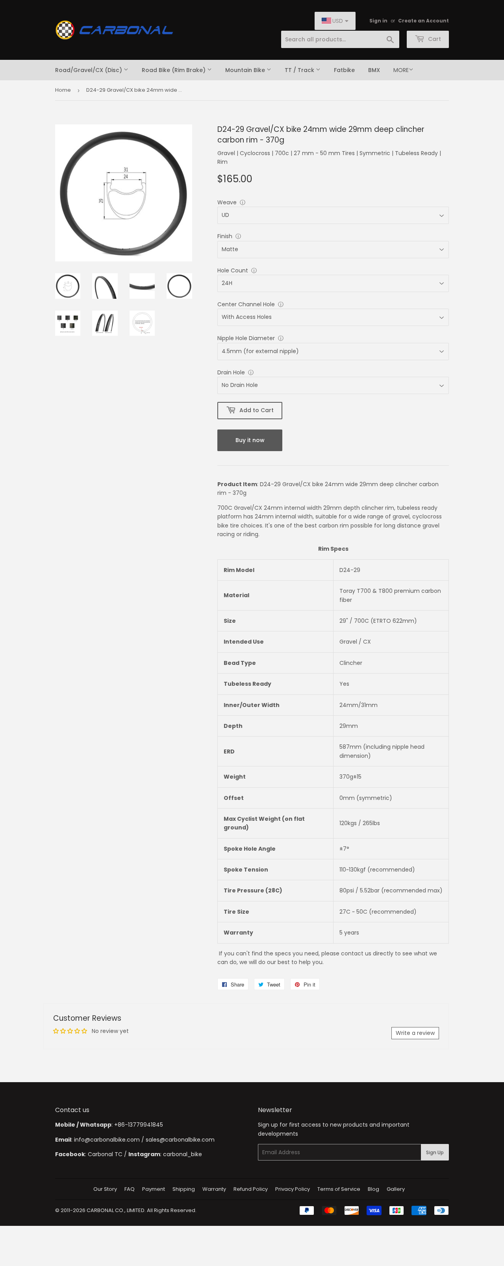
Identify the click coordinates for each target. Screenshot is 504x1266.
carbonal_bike (182, 1154)
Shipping (183, 1189)
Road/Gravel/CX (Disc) (89, 70)
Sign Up (435, 1152)
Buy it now (250, 440)
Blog (373, 1189)
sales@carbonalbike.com (180, 1140)
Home (63, 90)
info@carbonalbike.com (107, 1140)
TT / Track (300, 70)
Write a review (415, 1033)
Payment (153, 1189)
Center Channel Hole (246, 304)
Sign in (378, 21)
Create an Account (423, 21)
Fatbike (344, 70)
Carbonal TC (105, 1154)
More (401, 70)
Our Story (105, 1189)
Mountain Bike (246, 70)
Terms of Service (338, 1189)
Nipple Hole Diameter (246, 338)
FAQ (129, 1189)
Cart (433, 39)
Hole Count (232, 270)
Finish (224, 236)
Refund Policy (250, 1189)
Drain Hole (231, 372)
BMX (374, 70)
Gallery (396, 1189)
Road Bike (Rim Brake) (174, 70)
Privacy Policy (292, 1189)
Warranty (214, 1189)
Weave (227, 202)
